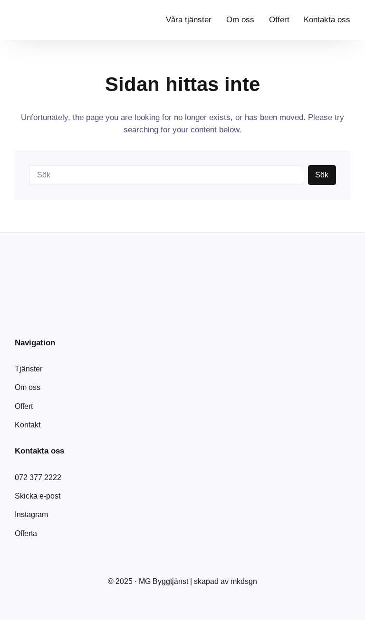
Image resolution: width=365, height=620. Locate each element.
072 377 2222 (38, 477)
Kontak (26, 425)
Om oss (27, 387)
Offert (24, 406)
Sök (321, 175)
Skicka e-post (37, 496)
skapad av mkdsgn (225, 581)
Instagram (31, 514)
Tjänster (28, 369)
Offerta (26, 533)
